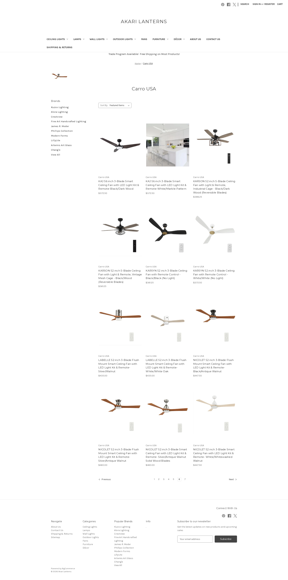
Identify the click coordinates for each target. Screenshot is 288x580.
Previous (106, 479)
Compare (119, 145)
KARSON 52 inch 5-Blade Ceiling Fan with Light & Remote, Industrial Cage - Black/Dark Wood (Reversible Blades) (214, 187)
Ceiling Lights (56, 39)
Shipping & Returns (59, 47)
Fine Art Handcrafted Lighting (68, 121)
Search (244, 4)
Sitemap (55, 537)
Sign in (257, 4)
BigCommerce (68, 568)
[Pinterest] (222, 4)
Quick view (120, 139)
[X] (234, 4)
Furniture (158, 39)
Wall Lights (97, 39)
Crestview (56, 116)
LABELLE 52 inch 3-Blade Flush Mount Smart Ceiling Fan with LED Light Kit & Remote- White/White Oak (166, 365)
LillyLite (55, 140)
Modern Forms (59, 135)
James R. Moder (60, 126)
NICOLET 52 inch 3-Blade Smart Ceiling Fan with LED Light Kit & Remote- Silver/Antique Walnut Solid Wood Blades (166, 455)
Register (269, 4)
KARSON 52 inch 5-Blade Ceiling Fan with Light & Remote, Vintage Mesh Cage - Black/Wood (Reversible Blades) (120, 276)
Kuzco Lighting (60, 107)
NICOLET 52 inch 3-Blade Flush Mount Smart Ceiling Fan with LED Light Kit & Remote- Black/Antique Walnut (213, 365)
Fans (144, 39)
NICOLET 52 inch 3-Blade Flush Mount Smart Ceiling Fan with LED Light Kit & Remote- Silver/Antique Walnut (118, 455)
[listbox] (120, 105)
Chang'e (55, 149)
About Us (195, 39)
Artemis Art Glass (61, 145)
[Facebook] (228, 4)
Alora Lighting (59, 111)
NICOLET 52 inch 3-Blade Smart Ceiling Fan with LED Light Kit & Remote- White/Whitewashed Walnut (213, 455)
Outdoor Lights (123, 39)
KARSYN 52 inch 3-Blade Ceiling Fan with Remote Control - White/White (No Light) (214, 274)
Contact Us (213, 39)
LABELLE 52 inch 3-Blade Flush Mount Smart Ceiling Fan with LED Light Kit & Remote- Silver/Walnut (118, 365)
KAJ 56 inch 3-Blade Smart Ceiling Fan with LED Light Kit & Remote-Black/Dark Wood (118, 185)
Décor (178, 39)
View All (55, 154)
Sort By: (104, 105)
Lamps (77, 39)
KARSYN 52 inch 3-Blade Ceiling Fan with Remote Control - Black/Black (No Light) (166, 274)
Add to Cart (120, 150)
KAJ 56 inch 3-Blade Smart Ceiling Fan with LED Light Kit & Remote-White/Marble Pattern (166, 185)
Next (231, 479)
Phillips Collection (62, 130)
